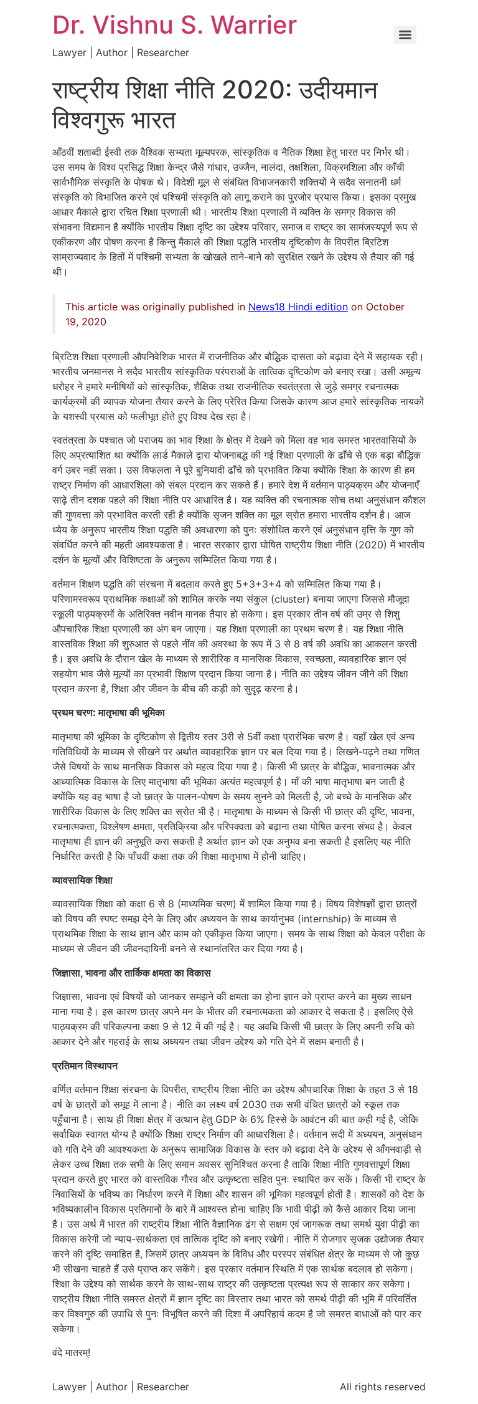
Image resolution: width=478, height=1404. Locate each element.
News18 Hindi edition (298, 306)
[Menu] (405, 35)
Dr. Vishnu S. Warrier (174, 24)
